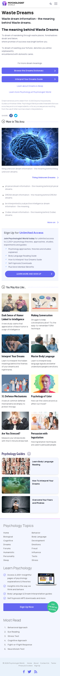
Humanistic (8, 552)
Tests (34, 556)
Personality (9, 556)
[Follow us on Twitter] (29, 671)
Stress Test (13, 636)
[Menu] (56, 3)
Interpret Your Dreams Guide (29, 79)
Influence (36, 552)
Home (6, 532)
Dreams (7, 544)
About (36, 663)
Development (38, 540)
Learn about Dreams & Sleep (30, 86)
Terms (53, 663)
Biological (8, 536)
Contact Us (44, 663)
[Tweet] (16, 115)
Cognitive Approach (17, 640)
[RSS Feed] (35, 671)
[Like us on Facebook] (24, 671)
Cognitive (8, 540)
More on (51, 222)
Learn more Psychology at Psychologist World (30, 92)
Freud (34, 548)
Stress (35, 560)
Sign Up (28, 273)
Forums (7, 548)
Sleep (6, 560)
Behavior (36, 532)
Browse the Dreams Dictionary (29, 70)
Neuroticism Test (16, 649)
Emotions (36, 544)
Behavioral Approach (17, 627)
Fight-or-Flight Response (20, 644)
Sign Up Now (38, 607)
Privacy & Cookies (26, 666)
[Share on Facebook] (11, 115)
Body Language (39, 536)
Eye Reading (14, 631)
